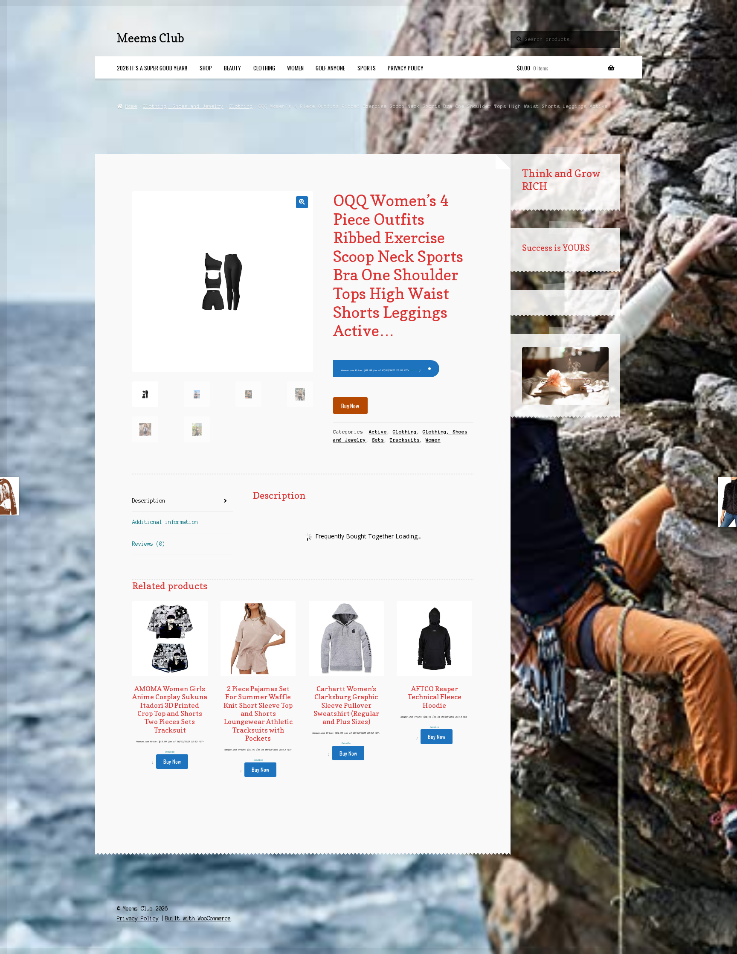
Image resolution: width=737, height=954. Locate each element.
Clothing (264, 68)
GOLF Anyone (330, 68)
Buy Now (350, 405)
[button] (302, 202)
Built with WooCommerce (198, 918)
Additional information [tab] (165, 522)
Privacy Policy (406, 68)
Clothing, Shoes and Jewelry (183, 106)
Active (378, 431)
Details (414, 370)
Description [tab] (148, 500)
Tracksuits (405, 439)
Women (295, 68)
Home (131, 106)
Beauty (232, 68)
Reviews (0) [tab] (148, 544)
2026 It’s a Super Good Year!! (152, 68)
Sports (366, 68)
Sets (378, 439)
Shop (206, 68)
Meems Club (150, 38)
